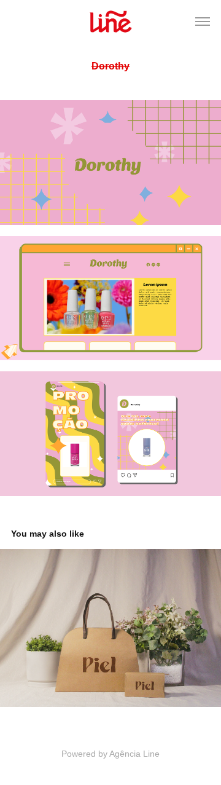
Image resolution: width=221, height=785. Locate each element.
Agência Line (134, 754)
